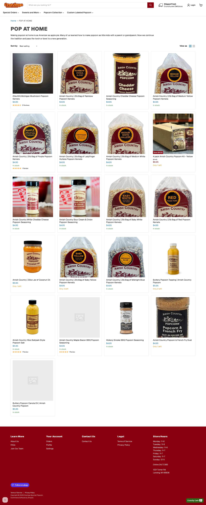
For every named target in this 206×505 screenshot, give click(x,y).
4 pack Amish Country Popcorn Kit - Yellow (173, 156)
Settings (49, 448)
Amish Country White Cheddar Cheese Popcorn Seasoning (31, 221)
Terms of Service (124, 441)
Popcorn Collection (53, 12)
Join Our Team (17, 448)
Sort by (14, 46)
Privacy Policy (123, 445)
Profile (49, 445)
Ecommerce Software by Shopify (22, 498)
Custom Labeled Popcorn (79, 12)
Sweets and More (30, 12)
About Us (15, 441)
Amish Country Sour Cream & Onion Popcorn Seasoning (76, 221)
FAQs (13, 445)
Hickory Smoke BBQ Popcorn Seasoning (125, 340)
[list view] (194, 46)
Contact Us (87, 441)
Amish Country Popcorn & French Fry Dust (172, 340)
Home (13, 21)
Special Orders (10, 12)
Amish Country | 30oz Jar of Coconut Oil (31, 280)
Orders (49, 441)
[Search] (150, 5)
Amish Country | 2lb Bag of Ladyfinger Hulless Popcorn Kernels (77, 157)
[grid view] (190, 46)
